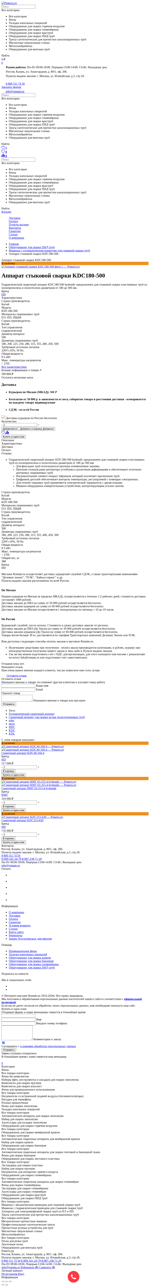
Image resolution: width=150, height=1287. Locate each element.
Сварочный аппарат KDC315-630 (22, 820)
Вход (21, 1273)
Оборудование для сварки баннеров (31, 961)
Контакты (15, 227)
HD (3, 294)
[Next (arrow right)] (6, 1284)
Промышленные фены (23, 951)
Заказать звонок (11, 87)
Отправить (9, 704)
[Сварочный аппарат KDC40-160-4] (75, 748)
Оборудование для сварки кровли (30, 957)
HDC (12, 727)
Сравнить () (47, 1267)
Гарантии (15, 231)
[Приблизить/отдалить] (10, 1281)
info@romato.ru (10, 865)
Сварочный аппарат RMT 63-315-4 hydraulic (29, 788)
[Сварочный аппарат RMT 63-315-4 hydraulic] (75, 783)
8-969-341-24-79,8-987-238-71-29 (41, 1260)
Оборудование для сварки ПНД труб (32, 967)
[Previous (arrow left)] (2, 1284)
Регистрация (9, 1273)
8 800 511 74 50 (11, 1260)
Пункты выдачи (19, 224)
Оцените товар (10, 693)
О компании (16, 237)
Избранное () (30, 1267)
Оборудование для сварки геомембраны (34, 964)
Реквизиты (15, 935)
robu (11, 720)
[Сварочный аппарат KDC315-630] (75, 817)
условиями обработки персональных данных (48, 1046)
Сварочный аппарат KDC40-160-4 (22, 753)
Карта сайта (16, 932)
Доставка (14, 217)
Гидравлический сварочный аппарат (32, 713)
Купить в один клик (13, 436)
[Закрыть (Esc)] (2, 1281)
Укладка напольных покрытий (28, 954)
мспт (12, 723)
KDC (12, 730)
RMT (4, 794)
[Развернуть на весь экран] (6, 1281)
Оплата (13, 221)
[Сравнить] (7, 433)
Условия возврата (20, 925)
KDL (12, 733)
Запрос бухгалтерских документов (30, 938)
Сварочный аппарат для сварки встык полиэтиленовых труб (47, 717)
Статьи (13, 234)
